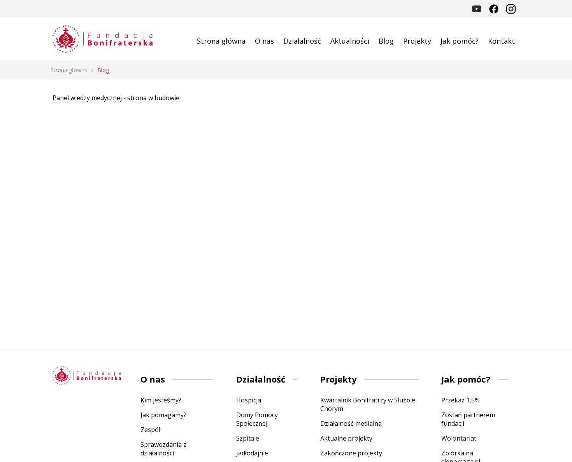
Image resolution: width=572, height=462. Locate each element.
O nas (264, 41)
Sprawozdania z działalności (163, 448)
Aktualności (349, 41)
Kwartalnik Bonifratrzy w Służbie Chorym (367, 404)
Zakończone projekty (351, 453)
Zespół (150, 429)
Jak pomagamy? (163, 415)
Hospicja (248, 400)
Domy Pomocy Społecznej (257, 419)
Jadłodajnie (252, 453)
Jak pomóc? (459, 41)
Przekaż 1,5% (460, 400)
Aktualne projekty (346, 438)
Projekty (417, 41)
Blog (386, 41)
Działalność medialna (351, 423)
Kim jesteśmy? (160, 400)
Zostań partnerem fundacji (468, 419)
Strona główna (221, 41)
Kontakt (501, 41)
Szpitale (247, 438)
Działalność (302, 41)
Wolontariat (458, 438)
